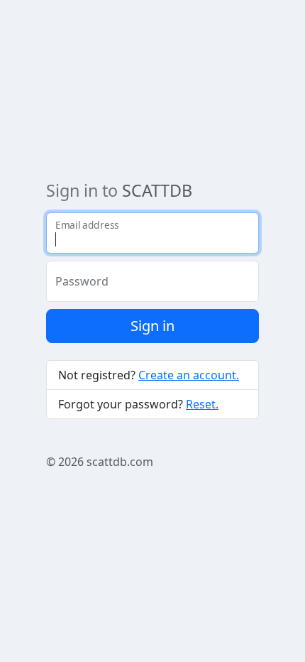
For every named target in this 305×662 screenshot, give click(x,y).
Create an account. (188, 375)
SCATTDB (157, 190)
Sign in (152, 325)
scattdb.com (120, 462)
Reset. (202, 404)
